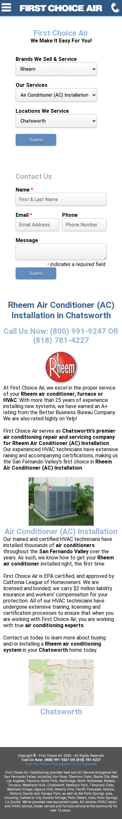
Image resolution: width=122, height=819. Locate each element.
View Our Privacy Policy (43, 764)
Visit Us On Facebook (80, 764)
